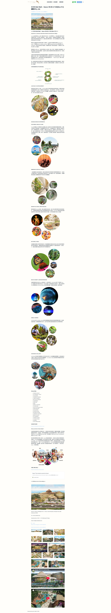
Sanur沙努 (38, 11)
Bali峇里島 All (33, 11)
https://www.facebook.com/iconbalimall (38, 527)
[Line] (75, 2)
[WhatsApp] (73, 2)
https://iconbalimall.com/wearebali (37, 469)
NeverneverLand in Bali (32, 611)
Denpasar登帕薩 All (43, 11)
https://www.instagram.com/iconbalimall (38, 524)
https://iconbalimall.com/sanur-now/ (37, 426)
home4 (34, 523)
